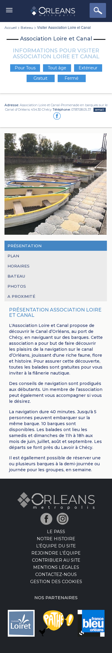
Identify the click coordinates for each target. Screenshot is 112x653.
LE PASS (56, 531)
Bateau (27, 27)
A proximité (21, 296)
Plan (13, 255)
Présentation (24, 245)
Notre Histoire (56, 538)
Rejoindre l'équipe (56, 553)
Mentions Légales (56, 567)
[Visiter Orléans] (56, 500)
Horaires (18, 266)
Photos (16, 286)
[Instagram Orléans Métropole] (64, 518)
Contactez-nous (56, 574)
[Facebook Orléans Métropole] (48, 518)
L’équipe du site (56, 546)
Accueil (10, 27)
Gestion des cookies (56, 581)
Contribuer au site (56, 560)
